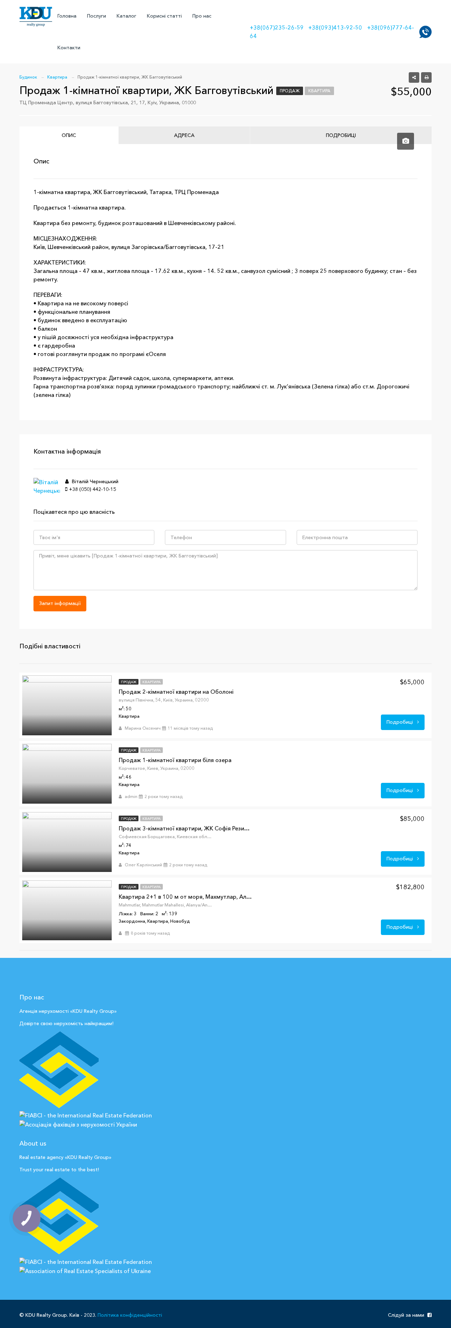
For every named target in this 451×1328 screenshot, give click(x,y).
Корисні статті (164, 16)
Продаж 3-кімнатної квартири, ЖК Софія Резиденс (186, 828)
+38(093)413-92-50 (335, 27)
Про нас (201, 16)
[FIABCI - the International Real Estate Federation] (85, 1114)
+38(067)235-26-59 (277, 27)
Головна (66, 16)
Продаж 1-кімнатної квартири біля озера (175, 759)
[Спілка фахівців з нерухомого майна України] (59, 1069)
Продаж (289, 90)
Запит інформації (60, 603)
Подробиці (400, 722)
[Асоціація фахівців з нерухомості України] (78, 1123)
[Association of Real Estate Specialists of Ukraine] (85, 1270)
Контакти (68, 47)
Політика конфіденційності (130, 1315)
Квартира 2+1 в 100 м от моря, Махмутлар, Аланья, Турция (186, 896)
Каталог (126, 16)
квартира (319, 90)
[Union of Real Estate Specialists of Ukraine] (59, 1216)
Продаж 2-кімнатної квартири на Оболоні (176, 691)
